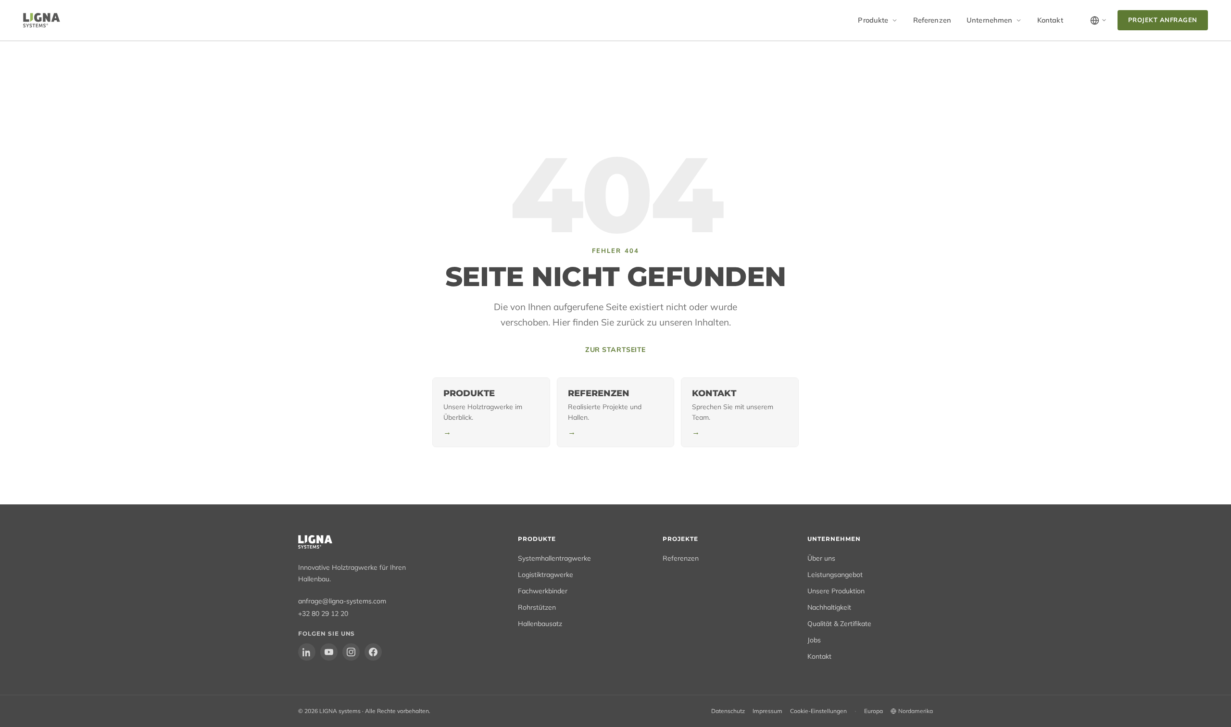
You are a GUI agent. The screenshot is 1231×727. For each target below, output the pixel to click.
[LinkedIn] (306, 652)
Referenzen (932, 20)
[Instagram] (351, 652)
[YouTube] (329, 652)
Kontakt (1050, 20)
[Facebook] (373, 652)
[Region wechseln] (1098, 20)
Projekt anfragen (1162, 20)
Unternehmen (990, 20)
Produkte (873, 20)
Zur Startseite (615, 349)
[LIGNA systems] (41, 20)
